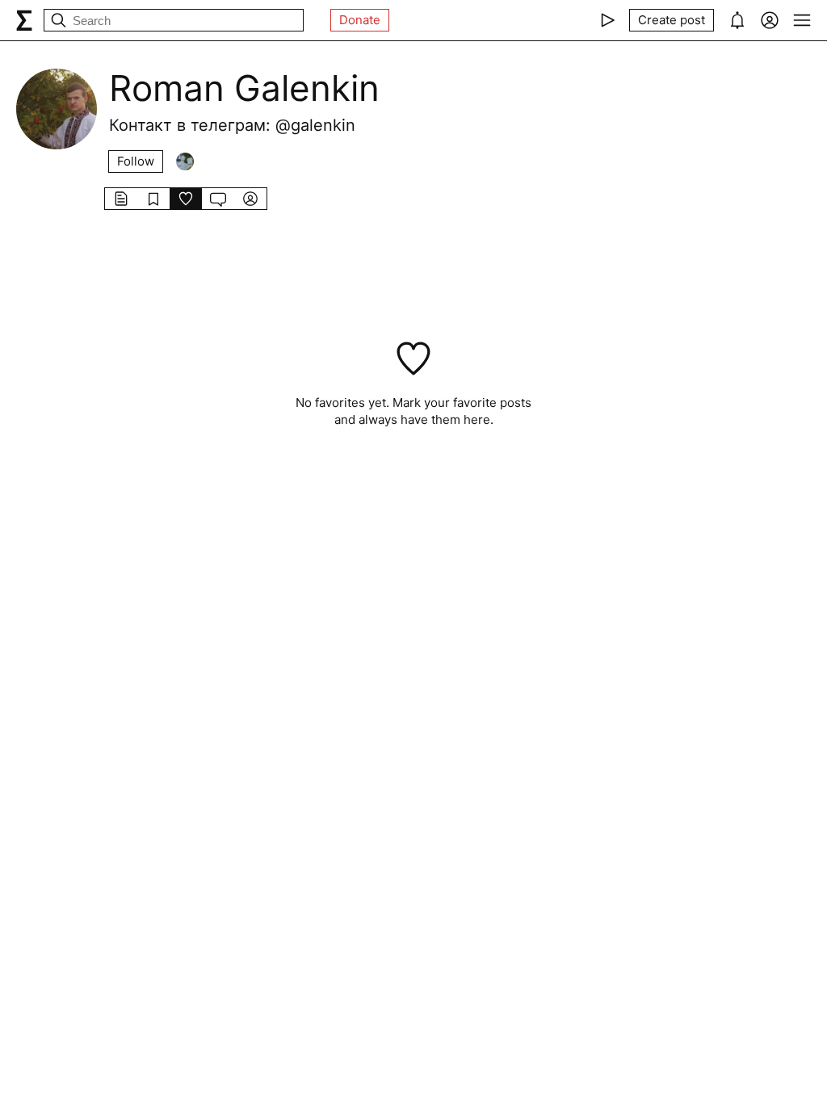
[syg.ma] (24, 20)
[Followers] (184, 161)
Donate (359, 19)
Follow (135, 161)
